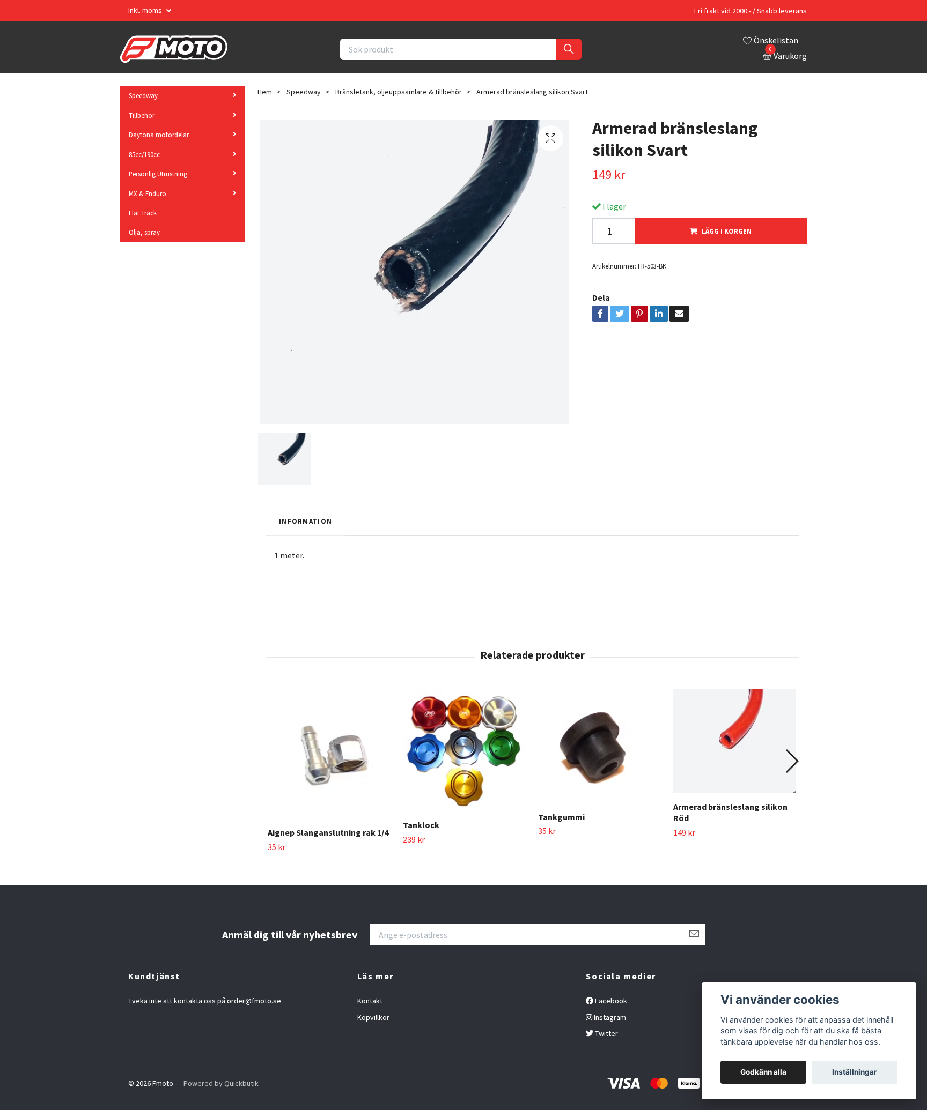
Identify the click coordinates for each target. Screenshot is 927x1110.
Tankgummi (561, 816)
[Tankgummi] (599, 746)
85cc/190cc (144, 154)
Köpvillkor (373, 1017)
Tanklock (421, 825)
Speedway (143, 95)
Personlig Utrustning (158, 173)
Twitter (605, 1033)
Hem (265, 91)
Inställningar (854, 1072)
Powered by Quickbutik (221, 1083)
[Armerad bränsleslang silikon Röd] (734, 741)
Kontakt (369, 1000)
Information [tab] (305, 521)
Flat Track (143, 212)
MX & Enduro (147, 193)
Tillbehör (141, 115)
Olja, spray (144, 232)
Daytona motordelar (159, 134)
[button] (791, 761)
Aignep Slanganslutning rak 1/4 (328, 832)
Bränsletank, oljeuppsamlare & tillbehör (398, 91)
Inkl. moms (146, 10)
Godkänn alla (763, 1072)
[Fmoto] (173, 49)
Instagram (609, 1017)
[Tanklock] (464, 750)
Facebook (610, 1000)
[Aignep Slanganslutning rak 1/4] (329, 754)
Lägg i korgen (727, 231)
